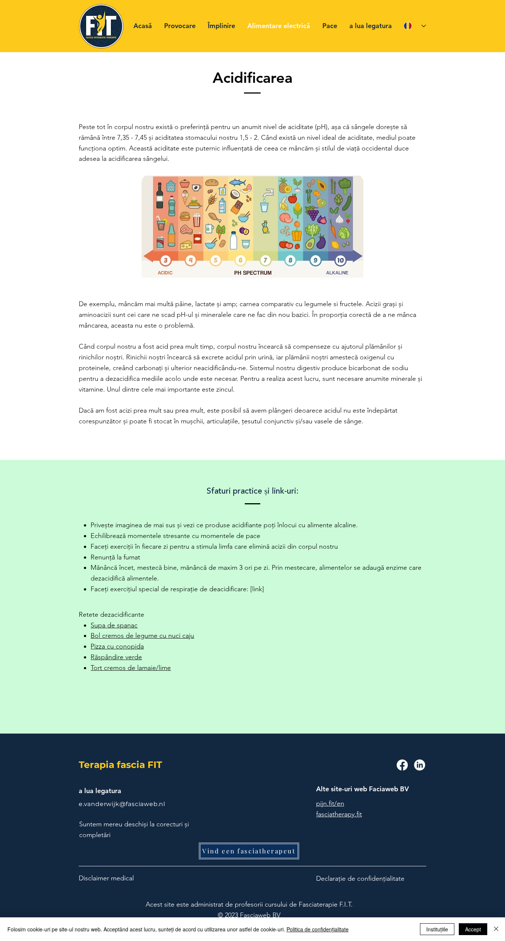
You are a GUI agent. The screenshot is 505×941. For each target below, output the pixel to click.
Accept (473, 929)
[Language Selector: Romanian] (415, 25)
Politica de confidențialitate (318, 929)
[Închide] (496, 929)
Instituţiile (437, 929)
